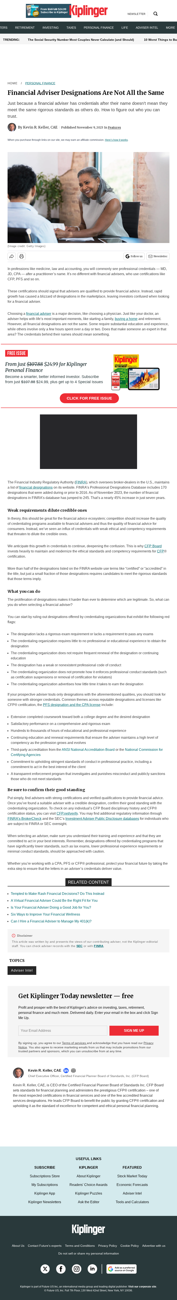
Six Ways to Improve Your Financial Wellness (45, 914)
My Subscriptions (45, 1189)
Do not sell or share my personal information (88, 1257)
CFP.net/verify (67, 813)
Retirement (25, 27)
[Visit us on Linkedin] (92, 1273)
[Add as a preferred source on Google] (119, 1273)
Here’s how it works (116, 139)
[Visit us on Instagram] (76, 1273)
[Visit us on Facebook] (61, 1273)
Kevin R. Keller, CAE (40, 127)
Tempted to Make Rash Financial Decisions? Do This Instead (57, 893)
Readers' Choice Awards (88, 1189)
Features (114, 127)
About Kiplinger (88, 1180)
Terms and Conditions (80, 1250)
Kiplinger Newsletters (44, 1206)
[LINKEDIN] (67, 1070)
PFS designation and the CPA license (72, 705)
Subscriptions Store (45, 1180)
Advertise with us (153, 1250)
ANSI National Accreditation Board (88, 749)
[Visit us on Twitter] (45, 1273)
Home (12, 83)
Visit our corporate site (142, 1290)
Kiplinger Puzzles (88, 1198)
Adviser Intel (147, 27)
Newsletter (160, 256)
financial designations (36, 487)
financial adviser (38, 313)
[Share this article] (12, 256)
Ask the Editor (88, 1206)
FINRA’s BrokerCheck (24, 818)
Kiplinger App (44, 1198)
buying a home (126, 319)
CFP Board (153, 546)
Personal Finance (99, 27)
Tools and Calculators (132, 1206)
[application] (88, 441)
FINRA (81, 482)
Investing (51, 27)
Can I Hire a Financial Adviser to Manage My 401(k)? (51, 921)
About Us (18, 1250)
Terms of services (74, 1043)
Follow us (137, 256)
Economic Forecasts (132, 1189)
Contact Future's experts (45, 1250)
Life (125, 27)
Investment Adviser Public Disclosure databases (102, 818)
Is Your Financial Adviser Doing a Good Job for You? (51, 907)
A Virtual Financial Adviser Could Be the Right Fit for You (54, 900)
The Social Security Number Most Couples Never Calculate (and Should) (81, 39)
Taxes (71, 27)
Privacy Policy (107, 1250)
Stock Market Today (132, 1180)
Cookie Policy (129, 1250)
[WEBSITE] (74, 1070)
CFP (160, 551)
